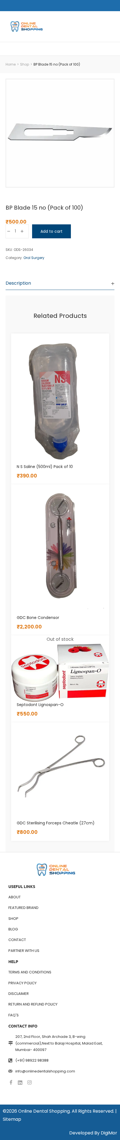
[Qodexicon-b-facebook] (10, 1082)
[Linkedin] (20, 1082)
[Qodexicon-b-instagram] (29, 1082)
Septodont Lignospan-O (40, 704)
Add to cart (51, 231)
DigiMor (109, 1133)
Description (18, 283)
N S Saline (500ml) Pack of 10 (45, 466)
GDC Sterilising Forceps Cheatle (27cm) (56, 823)
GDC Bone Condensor (38, 617)
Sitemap (12, 1119)
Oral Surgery (33, 257)
